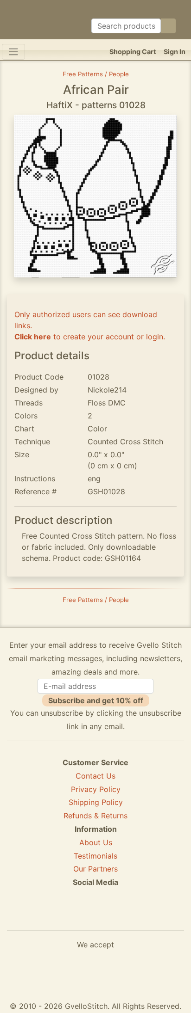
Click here (32, 336)
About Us (95, 842)
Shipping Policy (96, 802)
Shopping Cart (132, 51)
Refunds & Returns (95, 815)
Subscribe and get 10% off (95, 700)
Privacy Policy (96, 789)
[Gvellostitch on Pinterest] (95, 916)
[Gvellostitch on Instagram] (127, 916)
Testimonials (95, 855)
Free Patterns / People (96, 74)
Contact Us (95, 775)
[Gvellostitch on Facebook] (63, 916)
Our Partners (95, 868)
